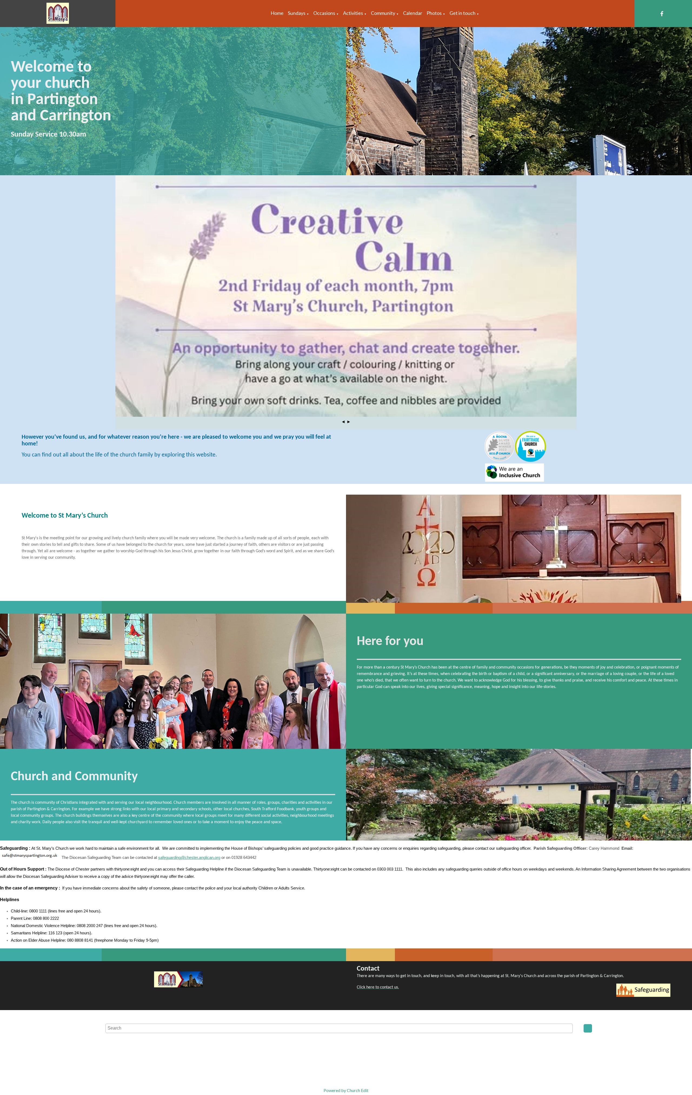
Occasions (324, 13)
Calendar (412, 13)
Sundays (296, 13)
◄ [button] (343, 421)
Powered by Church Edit (346, 1090)
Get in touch (462, 13)
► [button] (349, 421)
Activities (353, 13)
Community (383, 13)
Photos (434, 13)
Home (277, 13)
